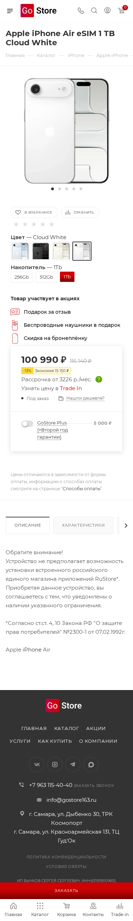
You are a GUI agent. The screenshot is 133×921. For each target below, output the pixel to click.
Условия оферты (66, 866)
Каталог (66, 728)
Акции (96, 728)
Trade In (71, 388)
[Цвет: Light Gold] (61, 251)
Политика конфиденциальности (67, 857)
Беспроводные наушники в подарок (72, 325)
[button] (52, 188)
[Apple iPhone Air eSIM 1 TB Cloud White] (67, 130)
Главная (34, 728)
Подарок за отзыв (47, 311)
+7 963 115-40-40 (50, 785)
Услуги (20, 741)
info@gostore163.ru (71, 800)
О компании (98, 741)
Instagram (54, 764)
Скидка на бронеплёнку (55, 338)
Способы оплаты (81, 488)
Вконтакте (36, 764)
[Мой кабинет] (107, 11)
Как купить (55, 741)
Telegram (73, 764)
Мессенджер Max (91, 764)
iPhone (31, 649)
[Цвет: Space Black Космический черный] (41, 251)
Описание (28, 525)
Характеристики (83, 525)
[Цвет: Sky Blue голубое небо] (20, 251)
